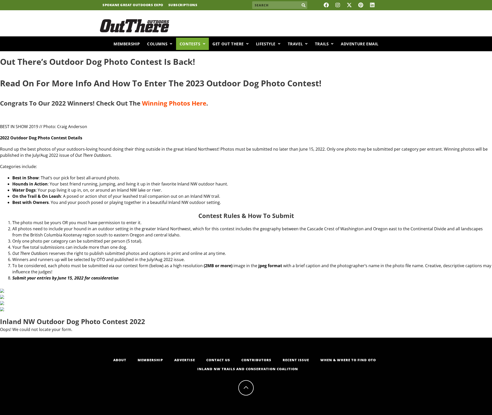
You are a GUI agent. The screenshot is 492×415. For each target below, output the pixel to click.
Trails (322, 43)
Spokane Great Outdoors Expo (132, 5)
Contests (190, 43)
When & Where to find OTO (348, 360)
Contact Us (218, 360)
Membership (127, 43)
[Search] (303, 5)
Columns (157, 43)
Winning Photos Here (174, 103)
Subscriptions (183, 5)
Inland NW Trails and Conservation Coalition (247, 369)
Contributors (256, 360)
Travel (295, 43)
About (119, 360)
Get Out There (228, 43)
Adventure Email (359, 43)
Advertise (184, 360)
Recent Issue (296, 360)
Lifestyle (265, 43)
